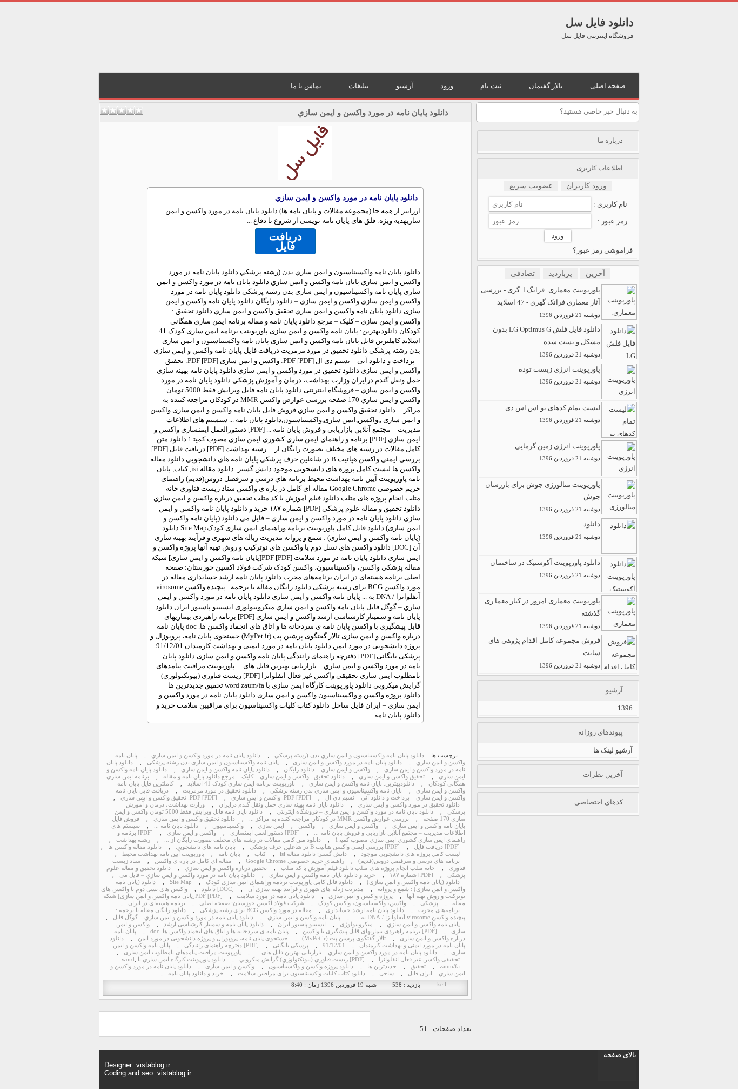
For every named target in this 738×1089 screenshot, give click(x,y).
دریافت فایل (285, 241)
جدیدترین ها (382, 966)
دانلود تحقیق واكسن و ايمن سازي (194, 819)
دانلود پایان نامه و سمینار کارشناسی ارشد (214, 924)
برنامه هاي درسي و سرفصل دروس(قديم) (409, 861)
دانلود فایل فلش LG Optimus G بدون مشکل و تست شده (546, 341)
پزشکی (429, 903)
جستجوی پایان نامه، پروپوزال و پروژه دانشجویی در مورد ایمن (213, 938)
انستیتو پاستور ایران (302, 924)
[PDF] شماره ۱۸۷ (411, 875)
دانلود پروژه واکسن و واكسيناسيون (311, 966)
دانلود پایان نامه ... (176, 826)
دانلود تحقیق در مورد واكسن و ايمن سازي (409, 805)
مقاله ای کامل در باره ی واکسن (193, 861)
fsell (441, 984)
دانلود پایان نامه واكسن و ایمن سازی (225, 770)
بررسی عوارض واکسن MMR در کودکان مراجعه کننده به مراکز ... (329, 819)
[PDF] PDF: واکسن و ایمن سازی (271, 798)
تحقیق (418, 966)
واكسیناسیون (228, 826)
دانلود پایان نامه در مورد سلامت (275, 896)
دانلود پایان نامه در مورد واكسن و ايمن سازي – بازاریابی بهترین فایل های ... (346, 952)
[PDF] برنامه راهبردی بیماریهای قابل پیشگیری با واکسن (370, 931)
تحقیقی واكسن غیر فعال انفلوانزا (419, 959)
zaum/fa (450, 966)
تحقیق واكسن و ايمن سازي (392, 777)
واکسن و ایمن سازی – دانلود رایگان (327, 770)
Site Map (181, 882)
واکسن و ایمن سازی (353, 826)
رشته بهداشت (133, 840)
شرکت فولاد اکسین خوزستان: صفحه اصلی (251, 903)
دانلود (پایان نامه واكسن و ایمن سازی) (413, 882)
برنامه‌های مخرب (439, 910)
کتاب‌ (260, 854)
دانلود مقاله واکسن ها (135, 847)
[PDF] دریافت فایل (437, 847)
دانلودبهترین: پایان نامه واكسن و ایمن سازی (361, 784)
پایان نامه (229, 854)
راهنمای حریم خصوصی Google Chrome (295, 861)
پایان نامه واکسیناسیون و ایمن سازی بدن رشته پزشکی (213, 762)
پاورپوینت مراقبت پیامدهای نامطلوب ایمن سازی (182, 952)
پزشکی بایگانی (290, 945)
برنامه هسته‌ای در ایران (156, 903)
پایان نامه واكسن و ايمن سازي (303, 917)
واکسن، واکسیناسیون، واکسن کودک (362, 903)
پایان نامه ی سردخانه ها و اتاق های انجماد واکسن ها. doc (219, 931)
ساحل (386, 973)
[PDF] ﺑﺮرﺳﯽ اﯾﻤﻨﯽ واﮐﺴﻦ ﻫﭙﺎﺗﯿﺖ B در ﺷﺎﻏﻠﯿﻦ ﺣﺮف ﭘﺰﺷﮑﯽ (325, 847)
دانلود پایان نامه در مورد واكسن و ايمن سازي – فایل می (187, 875)
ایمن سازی (271, 826)
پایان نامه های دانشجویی (206, 847)
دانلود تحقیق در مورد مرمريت (219, 791)
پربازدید (560, 273)
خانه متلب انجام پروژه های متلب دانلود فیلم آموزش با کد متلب (358, 868)
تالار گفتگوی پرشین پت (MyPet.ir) (344, 938)
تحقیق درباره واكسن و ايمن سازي (226, 868)
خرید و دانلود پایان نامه (196, 973)
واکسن (306, 826)
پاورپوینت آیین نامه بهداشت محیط (163, 854)
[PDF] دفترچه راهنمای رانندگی (221, 945)
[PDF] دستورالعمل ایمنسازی (265, 833)
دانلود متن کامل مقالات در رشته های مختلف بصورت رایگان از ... (242, 840)
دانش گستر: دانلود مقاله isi (313, 854)
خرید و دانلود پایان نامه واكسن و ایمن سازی (322, 875)
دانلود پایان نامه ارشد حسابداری (365, 910)
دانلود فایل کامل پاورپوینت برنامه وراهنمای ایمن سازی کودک (295, 528)
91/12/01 (334, 945)
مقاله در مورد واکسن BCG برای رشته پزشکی (256, 910)
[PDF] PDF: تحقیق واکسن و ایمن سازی (168, 798)
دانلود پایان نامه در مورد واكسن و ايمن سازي (373, 112)
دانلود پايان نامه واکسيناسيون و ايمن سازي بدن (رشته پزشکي (349, 755)
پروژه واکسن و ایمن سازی (360, 896)
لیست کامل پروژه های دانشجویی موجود (410, 854)
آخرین (595, 273)
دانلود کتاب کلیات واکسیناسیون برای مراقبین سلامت (301, 973)
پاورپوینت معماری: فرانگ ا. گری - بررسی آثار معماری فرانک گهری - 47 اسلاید (540, 302)
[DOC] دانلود (218, 889)
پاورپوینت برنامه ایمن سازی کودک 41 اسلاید (241, 784)
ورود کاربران (586, 186)
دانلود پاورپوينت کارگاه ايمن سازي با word (173, 959)
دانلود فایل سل (600, 22)
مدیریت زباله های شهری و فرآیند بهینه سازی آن (306, 889)
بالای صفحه (619, 1055)
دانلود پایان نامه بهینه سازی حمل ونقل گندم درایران (281, 805)
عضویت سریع (531, 186)
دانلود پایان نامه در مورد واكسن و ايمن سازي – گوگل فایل (183, 917)
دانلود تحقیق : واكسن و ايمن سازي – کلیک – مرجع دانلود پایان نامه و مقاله (254, 777)
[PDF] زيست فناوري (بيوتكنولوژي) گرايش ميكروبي (302, 959)
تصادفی (523, 273)
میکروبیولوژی (356, 924)
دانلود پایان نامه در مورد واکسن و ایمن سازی (347, 762)
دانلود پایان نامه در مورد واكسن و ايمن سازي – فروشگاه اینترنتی (355, 812)
